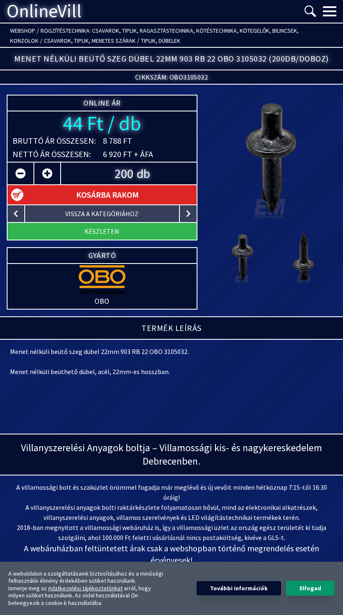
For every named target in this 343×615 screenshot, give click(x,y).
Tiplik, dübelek (160, 40)
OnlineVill (44, 11)
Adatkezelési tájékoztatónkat (85, 588)
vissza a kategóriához (101, 213)
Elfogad (310, 588)
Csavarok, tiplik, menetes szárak (90, 40)
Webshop (22, 30)
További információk (239, 588)
